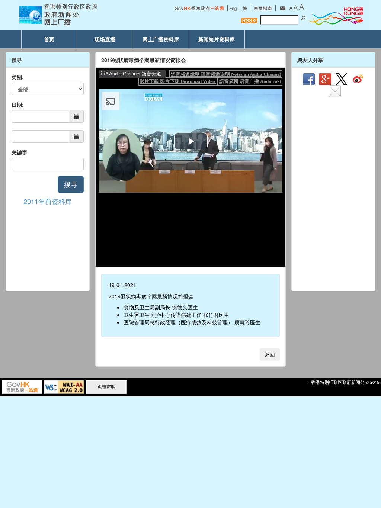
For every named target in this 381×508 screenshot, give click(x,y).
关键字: (20, 152)
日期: (18, 104)
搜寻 (70, 184)
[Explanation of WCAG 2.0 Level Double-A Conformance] (64, 386)
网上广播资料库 (161, 39)
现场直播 (105, 39)
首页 (49, 39)
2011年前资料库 (47, 201)
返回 (270, 354)
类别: (18, 77)
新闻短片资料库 (216, 39)
